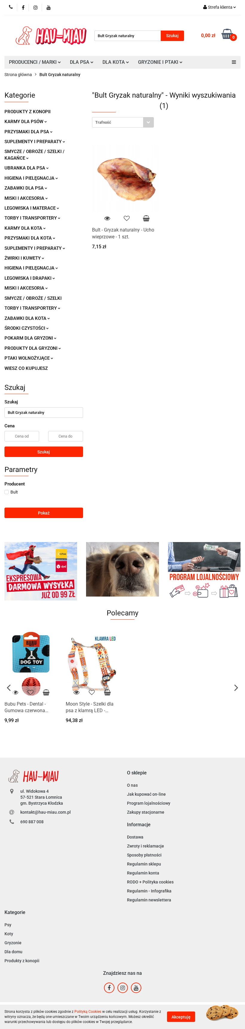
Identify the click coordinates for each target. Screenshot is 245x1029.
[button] (137, 773)
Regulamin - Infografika (149, 891)
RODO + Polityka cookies (150, 882)
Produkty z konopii (21, 960)
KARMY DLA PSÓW (24, 121)
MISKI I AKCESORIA (24, 198)
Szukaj (43, 452)
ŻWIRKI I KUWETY (23, 258)
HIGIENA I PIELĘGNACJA (30, 178)
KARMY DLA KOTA (23, 228)
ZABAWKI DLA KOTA (26, 318)
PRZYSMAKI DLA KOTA (28, 238)
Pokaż (44, 513)
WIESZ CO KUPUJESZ (26, 368)
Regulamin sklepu (144, 864)
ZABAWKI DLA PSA (24, 188)
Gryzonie (13, 942)
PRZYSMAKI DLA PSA (27, 131)
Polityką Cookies (87, 1012)
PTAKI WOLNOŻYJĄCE (27, 358)
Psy (7, 924)
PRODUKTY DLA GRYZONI (31, 348)
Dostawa (135, 837)
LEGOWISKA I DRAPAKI (28, 278)
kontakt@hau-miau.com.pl (45, 812)
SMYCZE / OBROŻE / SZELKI (33, 298)
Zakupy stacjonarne (145, 812)
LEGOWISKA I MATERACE (30, 208)
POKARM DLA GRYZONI (29, 338)
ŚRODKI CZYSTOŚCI (25, 328)
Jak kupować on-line (146, 794)
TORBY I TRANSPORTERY (31, 218)
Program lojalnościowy (148, 803)
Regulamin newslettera (149, 900)
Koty (8, 933)
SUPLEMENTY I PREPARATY (33, 141)
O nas (132, 785)
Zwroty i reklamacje (145, 846)
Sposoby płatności (144, 855)
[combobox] (123, 122)
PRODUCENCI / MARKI (33, 62)
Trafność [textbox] (103, 122)
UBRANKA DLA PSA (25, 168)
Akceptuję (181, 1017)
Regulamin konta (143, 873)
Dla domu (13, 951)
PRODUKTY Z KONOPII (27, 111)
